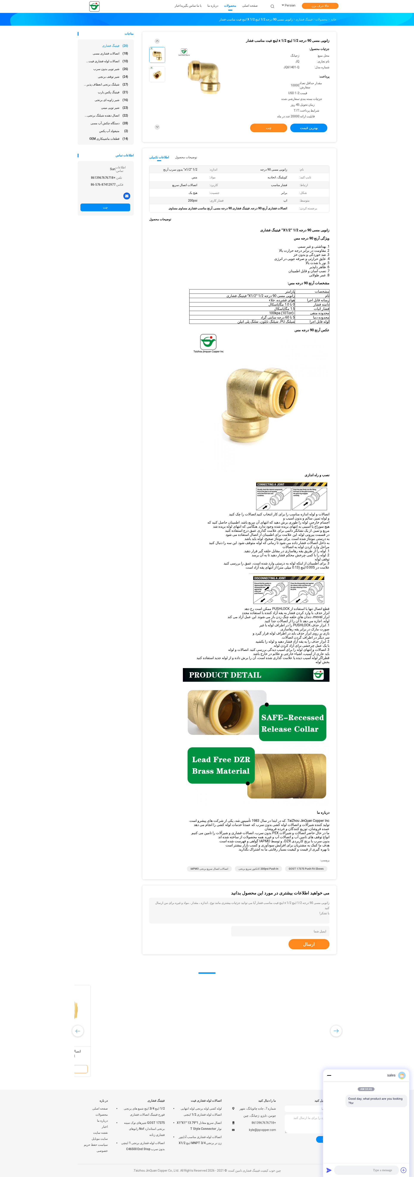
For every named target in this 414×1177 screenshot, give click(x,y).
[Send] (329, 1170)
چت (105, 207)
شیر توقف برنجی (113, 76)
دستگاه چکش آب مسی (109, 123)
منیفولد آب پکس (113, 131)
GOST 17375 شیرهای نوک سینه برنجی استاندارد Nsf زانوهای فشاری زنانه (144, 1129)
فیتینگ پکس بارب (113, 92)
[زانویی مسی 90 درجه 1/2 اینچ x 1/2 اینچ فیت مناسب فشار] (203, 75)
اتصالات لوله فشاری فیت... (107, 61)
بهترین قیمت (309, 128)
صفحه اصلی (100, 1108)
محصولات (102, 1114)
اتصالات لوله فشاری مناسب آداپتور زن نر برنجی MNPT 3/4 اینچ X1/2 (200, 1140)
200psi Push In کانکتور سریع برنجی (258, 868)
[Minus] (329, 1075)
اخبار (105, 1126)
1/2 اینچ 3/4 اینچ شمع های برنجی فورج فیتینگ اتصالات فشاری (144, 1111)
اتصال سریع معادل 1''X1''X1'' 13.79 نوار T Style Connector (199, 1125)
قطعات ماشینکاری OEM (108, 138)
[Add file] (404, 1170)
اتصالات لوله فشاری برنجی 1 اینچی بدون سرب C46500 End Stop (143, 1146)
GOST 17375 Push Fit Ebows (306, 868)
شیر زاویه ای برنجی (111, 100)
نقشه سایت (100, 1132)
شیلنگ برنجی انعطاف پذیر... (106, 84)
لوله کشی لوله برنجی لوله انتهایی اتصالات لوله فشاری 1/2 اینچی (201, 1111)
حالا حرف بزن (320, 6)
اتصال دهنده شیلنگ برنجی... (106, 115)
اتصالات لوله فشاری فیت (206, 1100)
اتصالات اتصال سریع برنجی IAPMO (209, 868)
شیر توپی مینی (114, 107)
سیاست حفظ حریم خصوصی (96, 1147)
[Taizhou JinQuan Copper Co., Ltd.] (94, 6)
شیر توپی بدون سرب (110, 69)
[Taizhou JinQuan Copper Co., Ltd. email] (126, 195)
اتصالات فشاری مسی (110, 53)
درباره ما (102, 1120)
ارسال (309, 944)
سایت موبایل (100, 1138)
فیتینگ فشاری (115, 45)
